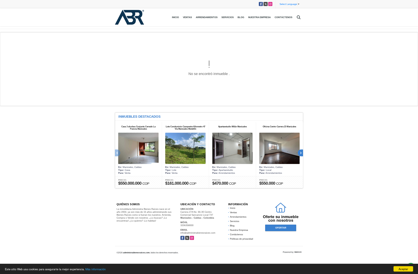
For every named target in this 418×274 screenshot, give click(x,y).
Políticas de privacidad (241, 238)
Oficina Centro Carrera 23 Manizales (279, 126)
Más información (95, 269)
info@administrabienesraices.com (197, 232)
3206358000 (186, 225)
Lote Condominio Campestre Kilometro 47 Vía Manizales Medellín (185, 127)
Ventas (187, 17)
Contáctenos (283, 17)
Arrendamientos (206, 17)
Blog (241, 17)
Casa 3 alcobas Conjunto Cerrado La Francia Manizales (138, 127)
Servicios (227, 17)
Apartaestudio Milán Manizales (232, 126)
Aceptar (403, 269)
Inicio (175, 17)
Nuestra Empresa (259, 17)
